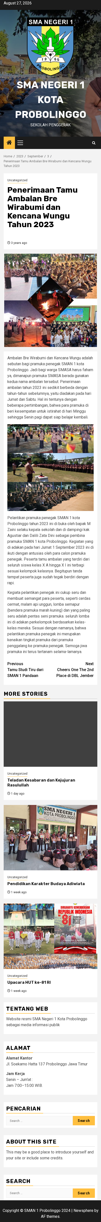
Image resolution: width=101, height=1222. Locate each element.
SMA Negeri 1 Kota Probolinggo (50, 99)
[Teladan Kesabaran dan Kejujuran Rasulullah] (50, 734)
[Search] (94, 143)
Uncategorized (17, 180)
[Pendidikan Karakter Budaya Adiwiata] (50, 837)
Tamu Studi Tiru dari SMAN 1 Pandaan (25, 669)
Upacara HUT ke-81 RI (29, 982)
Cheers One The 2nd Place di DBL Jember (75, 669)
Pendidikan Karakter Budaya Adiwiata (46, 883)
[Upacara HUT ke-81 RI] (50, 936)
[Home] (9, 143)
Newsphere (83, 1210)
